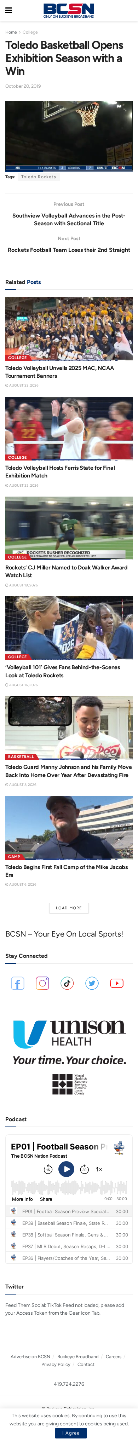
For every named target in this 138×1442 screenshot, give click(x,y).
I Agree (71, 1433)
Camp (14, 857)
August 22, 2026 (23, 385)
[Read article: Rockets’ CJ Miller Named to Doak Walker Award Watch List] (69, 528)
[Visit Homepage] (69, 11)
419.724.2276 (69, 1384)
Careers (113, 1356)
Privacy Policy (55, 1364)
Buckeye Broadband (78, 1356)
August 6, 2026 (22, 884)
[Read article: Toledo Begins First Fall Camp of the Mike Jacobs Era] (69, 828)
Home (11, 32)
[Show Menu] (8, 10)
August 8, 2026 (22, 784)
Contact (85, 1364)
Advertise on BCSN (30, 1356)
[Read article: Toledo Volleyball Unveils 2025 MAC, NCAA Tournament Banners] (69, 329)
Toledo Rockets (38, 176)
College (30, 32)
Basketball (21, 756)
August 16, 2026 (23, 685)
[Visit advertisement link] (69, 1054)
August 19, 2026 (23, 585)
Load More (69, 908)
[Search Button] (129, 10)
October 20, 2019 (23, 86)
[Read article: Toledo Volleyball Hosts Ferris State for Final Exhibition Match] (69, 429)
